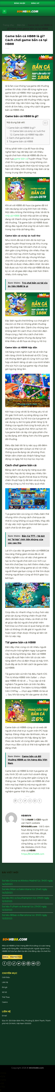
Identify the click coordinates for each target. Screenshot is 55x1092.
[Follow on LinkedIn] (28, 963)
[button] (44, 123)
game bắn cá (21, 159)
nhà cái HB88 (12, 215)
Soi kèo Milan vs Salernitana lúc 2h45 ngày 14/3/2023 (24, 891)
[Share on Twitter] (25, 801)
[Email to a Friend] (30, 801)
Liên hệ (5, 982)
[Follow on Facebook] (4, 963)
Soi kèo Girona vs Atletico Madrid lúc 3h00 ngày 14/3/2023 (27, 882)
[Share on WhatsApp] (15, 801)
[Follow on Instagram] (9, 963)
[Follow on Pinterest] (23, 963)
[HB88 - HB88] (27, 11)
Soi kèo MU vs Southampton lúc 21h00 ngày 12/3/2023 (25, 900)
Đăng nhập (19, 3)
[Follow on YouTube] (33, 963)
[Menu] (4, 11)
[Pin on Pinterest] (35, 801)
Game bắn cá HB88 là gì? (21, 128)
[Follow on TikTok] (14, 963)
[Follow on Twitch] (38, 963)
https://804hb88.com (32, 854)
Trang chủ (8, 25)
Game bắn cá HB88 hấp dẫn (28, 134)
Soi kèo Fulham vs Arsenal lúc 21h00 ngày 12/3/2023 (24, 908)
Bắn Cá (21, 25)
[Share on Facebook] (20, 801)
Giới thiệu (6, 977)
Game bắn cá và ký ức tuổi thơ (29, 131)
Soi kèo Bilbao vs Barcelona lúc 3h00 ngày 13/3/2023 (24, 917)
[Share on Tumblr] (39, 801)
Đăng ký (35, 3)
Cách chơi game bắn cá (21, 138)
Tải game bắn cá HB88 (21, 141)
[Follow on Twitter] (19, 963)
